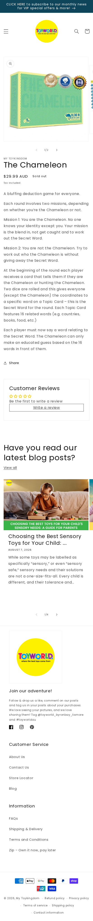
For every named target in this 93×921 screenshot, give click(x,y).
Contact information (49, 912)
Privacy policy (79, 898)
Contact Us (19, 767)
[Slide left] (36, 150)
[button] (6, 31)
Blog (13, 788)
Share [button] (14, 363)
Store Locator (21, 778)
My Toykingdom (28, 898)
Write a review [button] (46, 407)
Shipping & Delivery (26, 829)
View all (10, 467)
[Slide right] (57, 150)
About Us (17, 757)
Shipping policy (63, 905)
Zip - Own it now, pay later (32, 850)
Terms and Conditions (29, 839)
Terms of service (35, 905)
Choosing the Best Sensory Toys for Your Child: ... (44, 539)
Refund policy (55, 898)
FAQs (13, 818)
